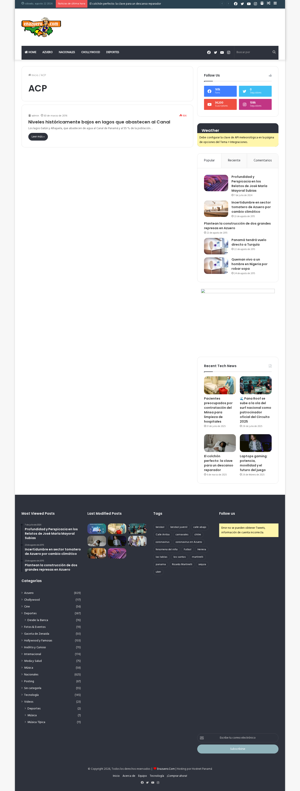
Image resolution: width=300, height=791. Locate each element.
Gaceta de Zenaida (36, 634)
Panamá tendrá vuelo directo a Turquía (248, 242)
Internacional (32, 654)
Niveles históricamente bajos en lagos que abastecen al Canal (99, 122)
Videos (28, 702)
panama (161, 564)
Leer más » (38, 136)
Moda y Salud (33, 661)
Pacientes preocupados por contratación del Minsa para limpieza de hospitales (218, 410)
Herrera (201, 549)
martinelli (197, 557)
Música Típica (36, 722)
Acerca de (129, 776)
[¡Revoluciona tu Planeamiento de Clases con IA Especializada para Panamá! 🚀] (96, 528)
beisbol (160, 527)
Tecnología (31, 695)
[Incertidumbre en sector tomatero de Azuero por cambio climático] (216, 208)
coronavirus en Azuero (189, 542)
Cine (27, 606)
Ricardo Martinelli (182, 564)
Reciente (234, 160)
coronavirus (163, 542)
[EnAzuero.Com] (41, 27)
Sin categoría (32, 688)
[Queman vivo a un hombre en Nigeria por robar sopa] (216, 265)
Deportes (112, 52)
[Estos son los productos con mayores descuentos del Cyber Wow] (96, 553)
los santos (179, 557)
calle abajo (199, 527)
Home (32, 52)
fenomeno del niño (167, 549)
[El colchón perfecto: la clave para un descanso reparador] (220, 443)
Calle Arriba (163, 534)
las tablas (161, 557)
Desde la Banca (37, 620)
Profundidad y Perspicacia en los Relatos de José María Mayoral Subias (249, 184)
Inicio (34, 75)
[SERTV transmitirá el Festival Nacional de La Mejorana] (137, 541)
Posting (29, 681)
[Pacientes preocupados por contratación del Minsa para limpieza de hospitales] (220, 385)
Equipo (142, 776)
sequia (202, 564)
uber (158, 572)
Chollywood (90, 52)
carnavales (182, 534)
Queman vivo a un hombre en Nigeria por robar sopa (249, 264)
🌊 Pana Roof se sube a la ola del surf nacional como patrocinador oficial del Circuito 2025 (255, 410)
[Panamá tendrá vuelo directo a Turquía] (216, 246)
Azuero (47, 52)
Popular (209, 160)
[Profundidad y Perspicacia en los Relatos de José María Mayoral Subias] (216, 183)
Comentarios (263, 160)
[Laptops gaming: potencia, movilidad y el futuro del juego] (256, 443)
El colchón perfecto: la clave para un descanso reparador (125, 4)
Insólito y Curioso (35, 647)
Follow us (227, 513)
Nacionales (67, 52)
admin (35, 116)
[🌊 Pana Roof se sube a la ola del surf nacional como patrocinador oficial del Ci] (256, 385)
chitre (198, 534)
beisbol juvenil (178, 527)
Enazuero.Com (166, 769)
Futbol (187, 549)
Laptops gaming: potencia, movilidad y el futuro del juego (253, 463)
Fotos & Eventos (34, 627)
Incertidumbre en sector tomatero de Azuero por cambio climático (251, 207)
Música (28, 668)
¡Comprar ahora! (177, 776)
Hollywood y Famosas (38, 640)
